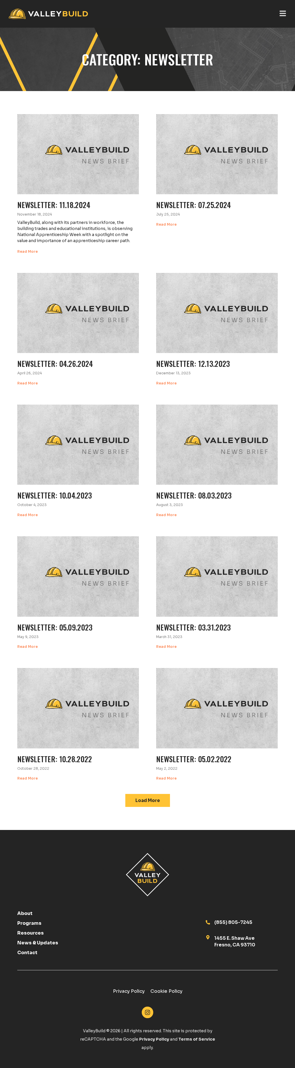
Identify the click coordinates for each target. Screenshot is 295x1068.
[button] (147, 800)
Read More (27, 251)
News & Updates (37, 943)
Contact (27, 953)
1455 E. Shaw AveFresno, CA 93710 (234, 941)
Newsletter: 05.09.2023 (55, 627)
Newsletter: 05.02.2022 (194, 758)
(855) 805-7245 (233, 922)
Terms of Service (196, 1039)
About (25, 913)
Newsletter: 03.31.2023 (193, 627)
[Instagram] (147, 1012)
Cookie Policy (166, 991)
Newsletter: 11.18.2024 (53, 204)
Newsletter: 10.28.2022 (54, 758)
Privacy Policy (129, 991)
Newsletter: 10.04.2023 (54, 495)
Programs (29, 923)
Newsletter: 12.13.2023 (193, 363)
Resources (30, 933)
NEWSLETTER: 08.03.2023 (194, 495)
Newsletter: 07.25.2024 (193, 204)
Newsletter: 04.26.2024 (55, 363)
